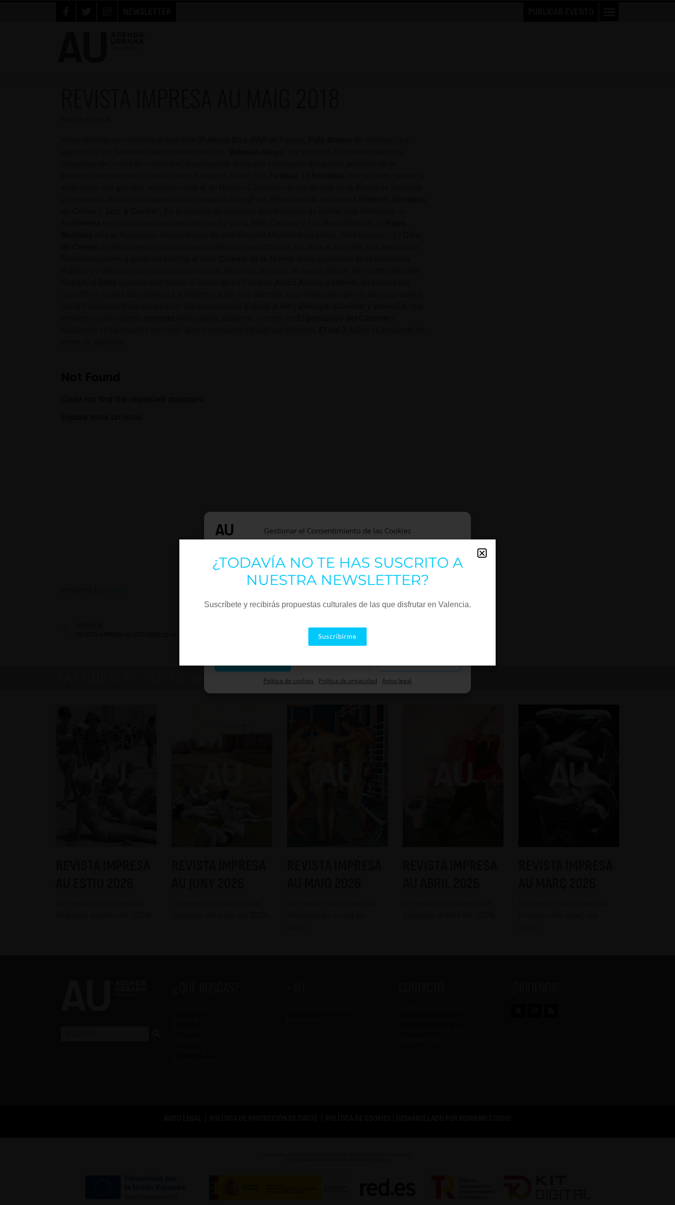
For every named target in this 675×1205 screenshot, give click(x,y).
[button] (482, 553)
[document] (337, 602)
